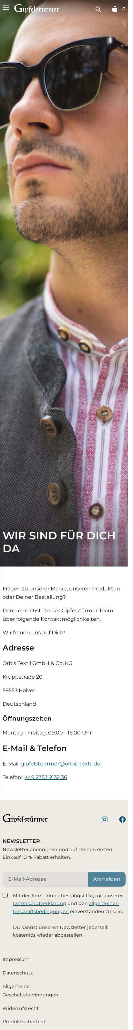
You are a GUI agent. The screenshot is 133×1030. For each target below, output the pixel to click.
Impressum (16, 959)
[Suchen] (98, 9)
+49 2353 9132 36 (46, 777)
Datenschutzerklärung (39, 903)
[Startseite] (36, 10)
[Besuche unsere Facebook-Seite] (122, 820)
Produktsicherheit (24, 1022)
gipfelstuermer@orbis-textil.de (60, 764)
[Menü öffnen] (6, 8)
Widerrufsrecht (21, 1008)
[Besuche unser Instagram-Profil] (104, 820)
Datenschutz (18, 973)
